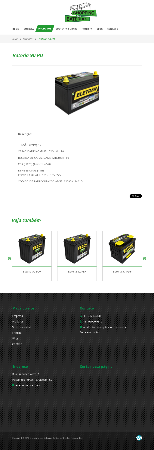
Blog (15, 338)
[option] (31, 259)
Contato (17, 344)
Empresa (17, 316)
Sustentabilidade (22, 327)
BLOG (100, 28)
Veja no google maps (27, 385)
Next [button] (144, 259)
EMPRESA (29, 28)
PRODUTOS (44, 28)
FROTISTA (87, 28)
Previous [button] (9, 259)
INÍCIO (15, 28)
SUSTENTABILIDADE (66, 28)
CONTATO (112, 28)
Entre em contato (90, 332)
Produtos (17, 321)
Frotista (17, 332)
